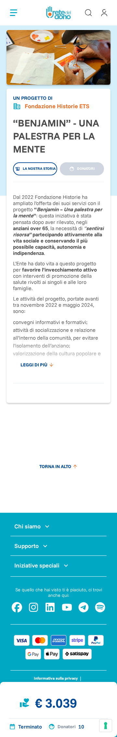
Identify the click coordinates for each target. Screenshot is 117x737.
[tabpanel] (58, 279)
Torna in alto (55, 466)
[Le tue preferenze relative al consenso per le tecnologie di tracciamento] (105, 725)
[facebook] (16, 607)
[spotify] (100, 607)
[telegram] (83, 607)
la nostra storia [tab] (39, 168)
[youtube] (66, 607)
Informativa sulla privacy (56, 678)
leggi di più (33, 365)
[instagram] (33, 607)
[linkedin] (50, 607)
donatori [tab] (86, 168)
